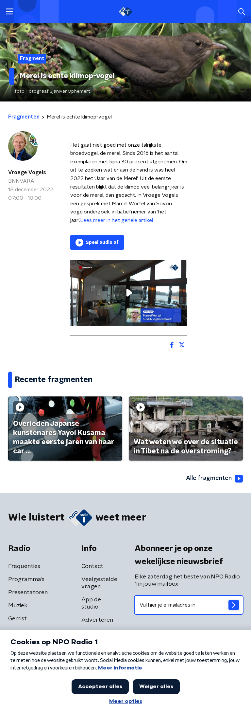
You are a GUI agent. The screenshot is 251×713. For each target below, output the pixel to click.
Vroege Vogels (27, 172)
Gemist (17, 619)
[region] (128, 293)
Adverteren (97, 620)
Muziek (17, 606)
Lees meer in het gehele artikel (116, 220)
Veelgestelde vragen (99, 583)
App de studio (91, 603)
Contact (92, 566)
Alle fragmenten (209, 478)
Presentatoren (28, 592)
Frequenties (24, 566)
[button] (9, 12)
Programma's (26, 579)
